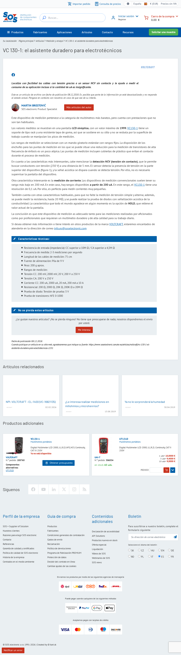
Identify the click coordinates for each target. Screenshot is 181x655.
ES (162, 556)
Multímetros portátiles (41, 441)
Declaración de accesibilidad (105, 531)
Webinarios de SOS (101, 558)
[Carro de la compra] (146, 17)
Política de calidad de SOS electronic (20, 552)
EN (162, 550)
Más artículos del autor (78, 107)
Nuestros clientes (11, 530)
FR (172, 556)
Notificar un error (13, 650)
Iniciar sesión (126, 16)
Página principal (26, 40)
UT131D (123, 438)
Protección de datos (56, 557)
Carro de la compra (162, 16)
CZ (142, 550)
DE (172, 550)
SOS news (97, 562)
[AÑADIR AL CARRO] (166, 470)
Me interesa (84, 329)
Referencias (8, 544)
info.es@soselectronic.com (70, 228)
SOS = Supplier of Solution (15, 526)
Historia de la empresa (13, 557)
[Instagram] (74, 489)
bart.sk (53, 644)
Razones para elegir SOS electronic (20, 535)
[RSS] (84, 489)
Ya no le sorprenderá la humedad (145, 401)
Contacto (7, 539)
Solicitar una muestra (163, 32)
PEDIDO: (145, 470)
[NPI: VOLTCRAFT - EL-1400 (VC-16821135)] (31, 387)
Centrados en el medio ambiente (18, 561)
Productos (52, 526)
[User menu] (136, 16)
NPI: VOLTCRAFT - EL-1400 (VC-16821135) (31, 401)
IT (151, 556)
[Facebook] (33, 489)
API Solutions (98, 535)
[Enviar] (175, 536)
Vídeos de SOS (99, 553)
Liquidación (97, 549)
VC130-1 (132, 128)
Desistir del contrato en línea (61, 561)
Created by (42, 644)
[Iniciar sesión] (113, 19)
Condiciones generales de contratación (65, 535)
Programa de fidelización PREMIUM (64, 552)
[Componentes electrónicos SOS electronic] (20, 17)
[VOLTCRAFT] (148, 67)
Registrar (122, 19)
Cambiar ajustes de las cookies (61, 566)
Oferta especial (99, 544)
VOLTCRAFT (116, 224)
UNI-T (97, 457)
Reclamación (53, 544)
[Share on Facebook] (13, 75)
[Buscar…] (44, 17)
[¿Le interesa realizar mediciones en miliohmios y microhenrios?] (90, 387)
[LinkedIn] (54, 489)
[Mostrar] (172, 470)
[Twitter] (64, 489)
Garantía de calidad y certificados (18, 548)
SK (132, 550)
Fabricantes (52, 530)
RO (132, 556)
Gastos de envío (54, 539)
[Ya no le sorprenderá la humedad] (150, 387)
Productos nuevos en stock (104, 540)
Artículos (40, 40)
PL (142, 556)
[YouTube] (43, 489)
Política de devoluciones (59, 548)
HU (152, 550)
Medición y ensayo (54, 40)
